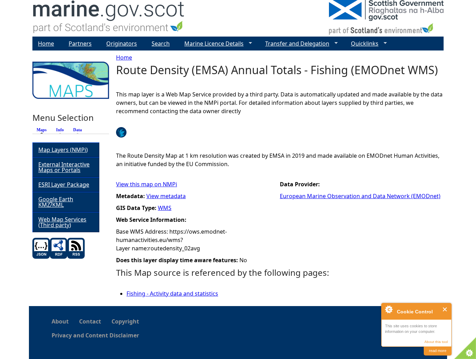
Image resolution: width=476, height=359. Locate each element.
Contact (90, 321)
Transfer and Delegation (294, 44)
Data (77, 129)
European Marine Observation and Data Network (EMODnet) (360, 196)
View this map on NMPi (146, 184)
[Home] (108, 18)
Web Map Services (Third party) (62, 222)
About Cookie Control (389, 309)
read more (437, 351)
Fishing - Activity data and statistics (172, 293)
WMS (164, 208)
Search (161, 43)
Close (445, 309)
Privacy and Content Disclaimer (95, 335)
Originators (121, 43)
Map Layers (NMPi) (63, 150)
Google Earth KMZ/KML (55, 202)
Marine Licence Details (211, 44)
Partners (80, 43)
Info (60, 129)
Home (124, 57)
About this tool (436, 342)
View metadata (166, 196)
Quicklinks (361, 44)
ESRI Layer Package (63, 184)
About (60, 321)
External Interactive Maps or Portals (64, 167)
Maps (43, 129)
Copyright (125, 321)
